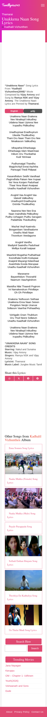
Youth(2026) (11, 680)
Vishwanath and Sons (17, 686)
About (9, 712)
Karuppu (9, 670)
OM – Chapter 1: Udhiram (19, 675)
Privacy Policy (22, 712)
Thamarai (7, 14)
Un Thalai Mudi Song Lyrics (23, 630)
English (14, 111)
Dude (8, 691)
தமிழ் (33, 111)
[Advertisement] (23, 56)
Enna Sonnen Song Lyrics (21, 448)
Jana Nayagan (13, 665)
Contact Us (37, 712)
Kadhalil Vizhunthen (16, 26)
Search (35, 648)
